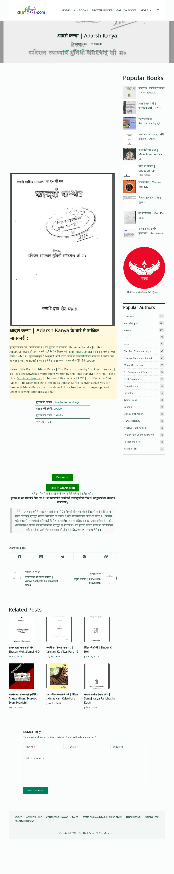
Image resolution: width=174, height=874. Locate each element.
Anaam (127, 330)
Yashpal (128, 406)
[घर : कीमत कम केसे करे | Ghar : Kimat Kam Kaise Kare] (62, 676)
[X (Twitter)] (41, 556)
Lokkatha (129, 392)
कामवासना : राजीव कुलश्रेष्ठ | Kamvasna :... (150, 233)
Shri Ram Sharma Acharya (137, 351)
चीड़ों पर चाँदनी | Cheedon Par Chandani (146, 170)
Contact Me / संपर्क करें (57, 817)
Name (30, 746)
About (18, 817)
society (98, 43)
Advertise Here (34, 817)
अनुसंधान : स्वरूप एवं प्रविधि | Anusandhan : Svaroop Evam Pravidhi (24, 698)
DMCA (75, 817)
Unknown (129, 316)
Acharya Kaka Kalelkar (135, 427)
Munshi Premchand (134, 365)
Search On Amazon (63, 488)
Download (62, 477)
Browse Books (102, 10)
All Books (81, 10)
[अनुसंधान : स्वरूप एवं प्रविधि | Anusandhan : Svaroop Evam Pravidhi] (25, 676)
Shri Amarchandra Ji (81, 351)
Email (73, 746)
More (144, 10)
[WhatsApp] (84, 556)
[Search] (158, 10)
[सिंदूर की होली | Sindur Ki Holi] (100, 629)
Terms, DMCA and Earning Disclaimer (102, 817)
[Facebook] (19, 556)
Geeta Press (130, 399)
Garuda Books (126, 10)
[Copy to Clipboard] (106, 556)
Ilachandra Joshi (132, 441)
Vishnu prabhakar (133, 413)
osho (126, 337)
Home (66, 10)
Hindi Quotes (152, 817)
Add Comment (35, 758)
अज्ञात (126, 344)
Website (118, 746)
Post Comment (35, 790)
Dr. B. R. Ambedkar (133, 378)
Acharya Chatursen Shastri (138, 358)
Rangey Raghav (132, 420)
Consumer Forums (24, 821)
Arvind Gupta (131, 323)
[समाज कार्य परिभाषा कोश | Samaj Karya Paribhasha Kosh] (100, 676)
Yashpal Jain (130, 448)
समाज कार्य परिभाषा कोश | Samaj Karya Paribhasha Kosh (99, 698)
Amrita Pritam (131, 385)
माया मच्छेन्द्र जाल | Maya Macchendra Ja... (150, 154)
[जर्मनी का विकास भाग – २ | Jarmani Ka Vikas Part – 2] (62, 629)
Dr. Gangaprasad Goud (136, 372)
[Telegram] (63, 556)
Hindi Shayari (133, 817)
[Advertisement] (63, 98)
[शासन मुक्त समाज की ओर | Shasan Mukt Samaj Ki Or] (25, 629)
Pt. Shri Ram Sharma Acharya (139, 434)
